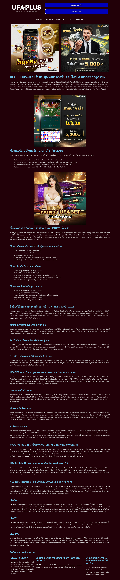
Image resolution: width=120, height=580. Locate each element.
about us (39, 19)
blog (70, 19)
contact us (49, 19)
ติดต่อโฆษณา (79, 19)
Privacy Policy (61, 19)
